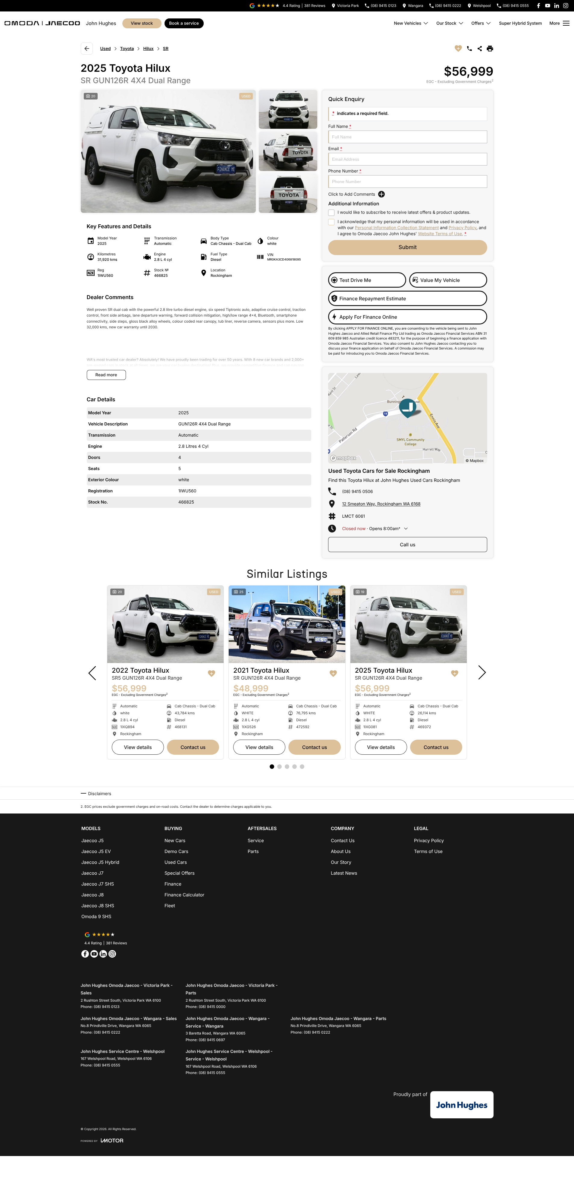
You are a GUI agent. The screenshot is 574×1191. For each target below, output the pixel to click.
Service (256, 840)
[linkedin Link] (556, 5)
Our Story (341, 862)
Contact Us (192, 747)
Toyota (127, 48)
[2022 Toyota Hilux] (165, 624)
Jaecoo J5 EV (96, 851)
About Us (341, 851)
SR (165, 48)
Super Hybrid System (520, 23)
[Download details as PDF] (490, 48)
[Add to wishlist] (458, 48)
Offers (478, 23)
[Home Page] (42, 23)
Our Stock (446, 23)
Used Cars (176, 862)
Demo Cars (176, 851)
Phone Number (344, 171)
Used (105, 48)
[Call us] (469, 48)
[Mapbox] (344, 458)
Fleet (170, 905)
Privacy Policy (462, 227)
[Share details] (479, 48)
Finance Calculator (184, 895)
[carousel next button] (481, 672)
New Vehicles (408, 23)
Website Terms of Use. (440, 233)
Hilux (148, 48)
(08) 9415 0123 (107, 1006)
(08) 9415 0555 (107, 1065)
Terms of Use (428, 851)
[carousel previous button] (93, 672)
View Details (138, 747)
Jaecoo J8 (92, 895)
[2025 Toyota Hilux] (408, 624)
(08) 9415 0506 (357, 491)
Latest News (344, 873)
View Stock (142, 23)
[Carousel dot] (272, 766)
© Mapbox (475, 460)
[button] (199, 151)
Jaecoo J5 (92, 840)
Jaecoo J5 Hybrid (100, 862)
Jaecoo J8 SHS (97, 905)
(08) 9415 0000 (212, 1006)
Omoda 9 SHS (96, 916)
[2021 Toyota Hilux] (287, 624)
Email (335, 148)
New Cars (175, 840)
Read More (106, 375)
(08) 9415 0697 (212, 1040)
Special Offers (180, 873)
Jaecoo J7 (92, 873)
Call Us (407, 545)
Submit (408, 247)
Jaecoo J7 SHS (97, 884)
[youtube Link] (547, 5)
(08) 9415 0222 (107, 1032)
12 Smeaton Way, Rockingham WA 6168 (381, 504)
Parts (253, 851)
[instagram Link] (565, 5)
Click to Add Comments (351, 194)
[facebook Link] (538, 5)
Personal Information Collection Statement (397, 227)
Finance (173, 884)
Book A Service (184, 23)
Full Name (339, 126)
